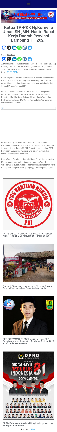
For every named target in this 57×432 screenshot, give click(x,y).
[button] (28, 3)
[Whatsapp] (19, 48)
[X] (9, 48)
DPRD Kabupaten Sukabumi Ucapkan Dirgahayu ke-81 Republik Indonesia (28, 424)
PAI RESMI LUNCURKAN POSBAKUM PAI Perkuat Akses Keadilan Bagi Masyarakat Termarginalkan (27, 235)
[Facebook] (4, 48)
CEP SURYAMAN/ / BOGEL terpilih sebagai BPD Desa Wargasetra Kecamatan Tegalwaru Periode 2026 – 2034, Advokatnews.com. (28, 341)
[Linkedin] (14, 48)
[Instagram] (24, 48)
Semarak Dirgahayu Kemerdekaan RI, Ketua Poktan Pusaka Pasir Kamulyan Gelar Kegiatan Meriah (27, 287)
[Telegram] (29, 48)
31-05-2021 (12, 72)
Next (33, 429)
